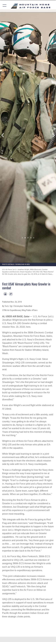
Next (53, 135)
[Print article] (5, 294)
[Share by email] (10, 294)
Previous (3, 135)
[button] (4, 6)
